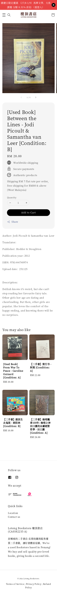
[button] (3, 14)
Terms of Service (15, 583)
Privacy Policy (33, 583)
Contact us (14, 516)
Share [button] (15, 221)
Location (13, 513)
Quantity (11, 197)
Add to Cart (28, 212)
